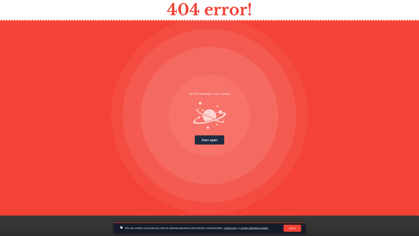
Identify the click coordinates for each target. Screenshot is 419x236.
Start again (209, 140)
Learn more (230, 228)
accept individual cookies (254, 228)
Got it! (292, 228)
